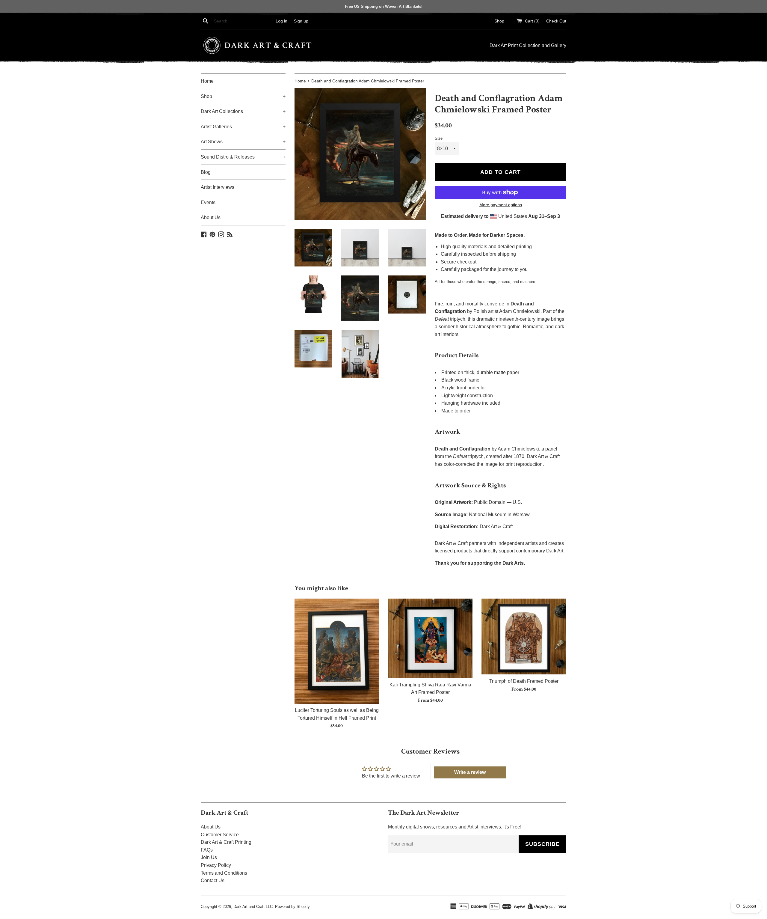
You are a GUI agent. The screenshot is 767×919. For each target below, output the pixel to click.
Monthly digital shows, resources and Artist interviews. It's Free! (454, 826)
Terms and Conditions (224, 873)
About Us (211, 217)
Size (439, 138)
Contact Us (212, 880)
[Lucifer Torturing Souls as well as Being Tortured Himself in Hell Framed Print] (337, 651)
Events (208, 202)
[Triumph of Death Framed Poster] (523, 637)
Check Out (556, 21)
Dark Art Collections (243, 111)
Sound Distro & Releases (243, 156)
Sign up (301, 21)
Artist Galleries (243, 126)
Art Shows (243, 141)
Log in (281, 21)
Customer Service (220, 834)
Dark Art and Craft (249, 906)
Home (207, 81)
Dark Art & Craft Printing (226, 842)
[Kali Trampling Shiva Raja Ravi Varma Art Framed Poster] (430, 638)
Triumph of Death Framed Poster (523, 681)
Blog (206, 172)
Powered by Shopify (292, 906)
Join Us (209, 857)
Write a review (470, 772)
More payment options (500, 204)
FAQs (207, 849)
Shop (499, 21)
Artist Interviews (217, 187)
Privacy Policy (216, 865)
